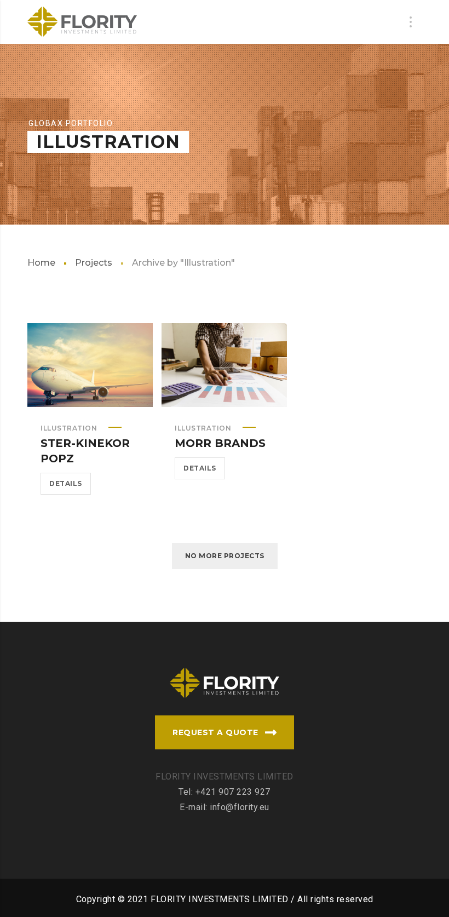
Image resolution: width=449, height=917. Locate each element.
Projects (93, 262)
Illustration (69, 428)
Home (41, 262)
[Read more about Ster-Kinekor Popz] (90, 365)
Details (65, 483)
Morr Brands (220, 443)
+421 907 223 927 (232, 792)
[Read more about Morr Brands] (224, 365)
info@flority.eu (239, 807)
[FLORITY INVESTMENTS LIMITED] (82, 22)
